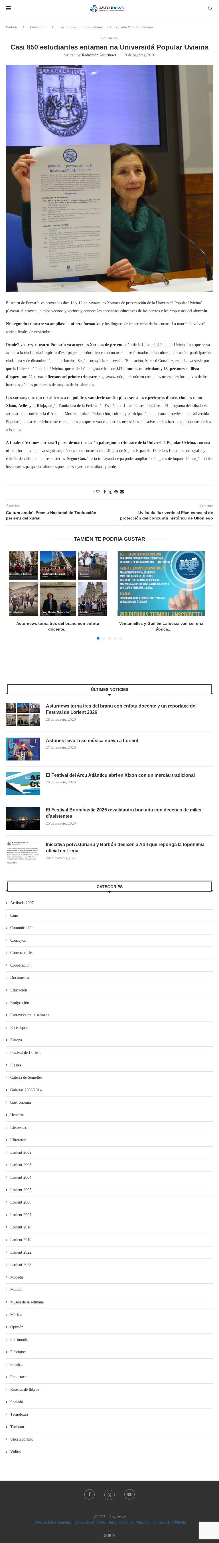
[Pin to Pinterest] (116, 492)
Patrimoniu (19, 1339)
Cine (14, 915)
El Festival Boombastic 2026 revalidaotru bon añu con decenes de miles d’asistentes (123, 813)
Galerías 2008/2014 (26, 1090)
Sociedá (16, 1402)
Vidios (15, 1452)
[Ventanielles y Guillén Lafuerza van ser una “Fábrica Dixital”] (161, 583)
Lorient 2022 (20, 1252)
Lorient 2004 (20, 1177)
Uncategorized (21, 1439)
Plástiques (18, 1352)
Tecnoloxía (19, 1414)
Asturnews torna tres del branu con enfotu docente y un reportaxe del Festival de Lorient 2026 (121, 709)
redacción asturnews (99, 55)
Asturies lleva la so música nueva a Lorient (92, 740)
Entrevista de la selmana (29, 1015)
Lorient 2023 (20, 1265)
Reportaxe (18, 1377)
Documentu (19, 977)
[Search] (210, 8)
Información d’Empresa (52, 1522)
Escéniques (19, 1028)
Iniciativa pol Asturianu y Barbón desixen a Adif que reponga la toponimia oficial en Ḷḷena (125, 847)
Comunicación (21, 928)
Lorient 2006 (20, 1202)
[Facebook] (89, 1494)
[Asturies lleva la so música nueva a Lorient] (23, 749)
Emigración (19, 1003)
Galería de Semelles (26, 1077)
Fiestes (15, 1065)
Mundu (16, 1289)
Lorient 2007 (20, 1215)
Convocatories (21, 953)
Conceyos (18, 940)
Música (16, 1315)
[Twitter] (109, 1494)
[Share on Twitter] (110, 492)
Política (16, 1364)
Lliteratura (18, 1140)
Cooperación (20, 965)
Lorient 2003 (20, 1165)
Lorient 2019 (20, 1240)
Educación (38, 27)
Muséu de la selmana (27, 1302)
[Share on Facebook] (105, 492)
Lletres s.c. (19, 1127)
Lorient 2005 (20, 1190)
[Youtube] (129, 1494)
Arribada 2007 (22, 903)
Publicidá (178, 1522)
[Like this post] (98, 492)
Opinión (16, 1327)
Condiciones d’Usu (90, 1522)
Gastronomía (20, 1102)
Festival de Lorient (25, 1052)
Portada (12, 27)
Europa (16, 1040)
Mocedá (16, 1277)
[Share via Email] (122, 492)
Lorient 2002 (20, 1152)
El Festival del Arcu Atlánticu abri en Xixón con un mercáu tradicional (120, 775)
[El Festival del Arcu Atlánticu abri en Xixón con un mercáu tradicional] (23, 783)
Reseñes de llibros (24, 1389)
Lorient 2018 (20, 1227)
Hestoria (17, 1115)
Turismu (17, 1427)
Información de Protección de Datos (138, 1522)
